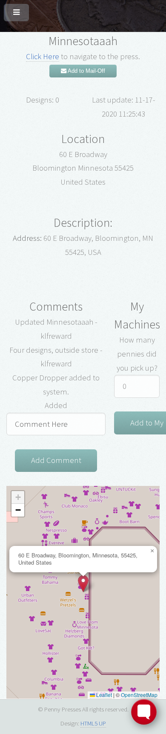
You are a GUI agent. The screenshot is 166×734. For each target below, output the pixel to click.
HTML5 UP (93, 723)
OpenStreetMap (139, 694)
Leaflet (103, 694)
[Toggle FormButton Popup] (144, 712)
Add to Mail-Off (85, 71)
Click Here (42, 56)
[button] (83, 583)
